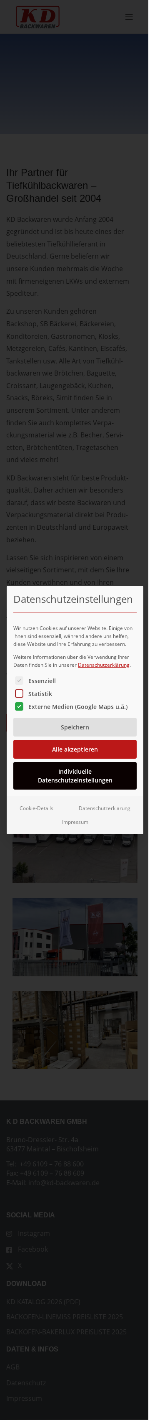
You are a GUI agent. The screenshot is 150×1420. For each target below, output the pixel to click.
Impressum (75, 822)
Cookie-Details (36, 808)
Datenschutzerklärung (104, 664)
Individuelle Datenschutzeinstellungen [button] (75, 775)
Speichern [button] (75, 727)
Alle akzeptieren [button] (75, 749)
